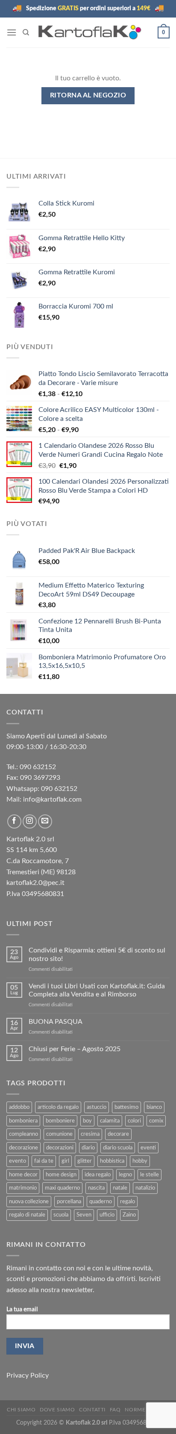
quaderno (100, 1201)
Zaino (129, 1214)
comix (156, 1120)
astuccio (96, 1107)
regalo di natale (27, 1214)
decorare (118, 1134)
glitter (84, 1161)
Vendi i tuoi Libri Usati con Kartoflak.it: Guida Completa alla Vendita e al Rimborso (97, 990)
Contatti (92, 1409)
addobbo (19, 1107)
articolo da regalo (58, 1107)
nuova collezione (29, 1201)
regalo (127, 1201)
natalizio (145, 1187)
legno (125, 1174)
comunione (59, 1134)
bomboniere (60, 1120)
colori (134, 1120)
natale (120, 1187)
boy (87, 1120)
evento (17, 1161)
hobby (139, 1161)
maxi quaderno (62, 1187)
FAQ (115, 1409)
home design (61, 1174)
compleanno (23, 1134)
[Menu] (11, 32)
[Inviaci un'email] (45, 821)
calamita (110, 1120)
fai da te (43, 1161)
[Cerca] (26, 32)
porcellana (69, 1201)
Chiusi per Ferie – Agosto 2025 (74, 1049)
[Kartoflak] (90, 32)
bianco (154, 1107)
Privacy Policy (27, 1375)
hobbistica (112, 1161)
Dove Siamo (57, 1409)
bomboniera (23, 1120)
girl (65, 1161)
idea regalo (98, 1174)
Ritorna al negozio (88, 95)
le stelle (149, 1174)
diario (88, 1147)
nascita (96, 1187)
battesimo (126, 1107)
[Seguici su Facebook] (14, 821)
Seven (83, 1214)
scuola (60, 1214)
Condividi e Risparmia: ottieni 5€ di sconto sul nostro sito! (97, 954)
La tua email (22, 1309)
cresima (90, 1134)
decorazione (23, 1147)
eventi (148, 1147)
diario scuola (117, 1147)
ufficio (107, 1214)
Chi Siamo (21, 1409)
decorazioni (59, 1147)
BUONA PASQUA (55, 1021)
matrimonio (23, 1187)
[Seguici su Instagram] (30, 821)
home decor (23, 1174)
